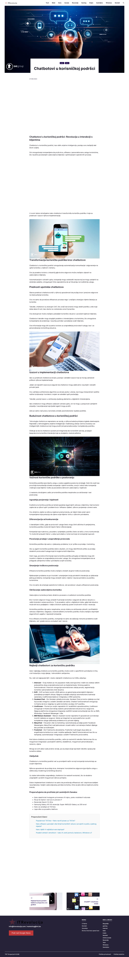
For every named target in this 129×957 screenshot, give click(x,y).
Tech (47, 3)
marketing (91, 544)
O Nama (84, 923)
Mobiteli (105, 935)
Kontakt (117, 3)
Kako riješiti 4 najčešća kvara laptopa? (50, 829)
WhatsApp (38, 713)
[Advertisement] (64, 108)
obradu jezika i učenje (67, 392)
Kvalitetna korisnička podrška (40, 505)
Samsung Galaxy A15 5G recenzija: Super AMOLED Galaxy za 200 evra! (60, 804)
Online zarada (107, 937)
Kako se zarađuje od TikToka (44, 807)
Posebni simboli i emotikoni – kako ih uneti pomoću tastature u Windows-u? (64, 833)
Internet (105, 928)
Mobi (53, 3)
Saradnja (85, 928)
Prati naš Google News (21, 933)
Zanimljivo (99, 3)
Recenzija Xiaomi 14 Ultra (43, 802)
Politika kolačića (119, 954)
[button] (122, 3)
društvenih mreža (80, 604)
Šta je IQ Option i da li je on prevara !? (48, 800)
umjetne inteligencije (69, 145)
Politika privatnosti (105, 954)
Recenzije (75, 3)
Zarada (66, 3)
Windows (109, 3)
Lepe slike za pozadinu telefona (45, 809)
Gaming (83, 3)
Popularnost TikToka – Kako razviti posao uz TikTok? (55, 821)
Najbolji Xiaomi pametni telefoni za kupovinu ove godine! (39, 903)
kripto (104, 933)
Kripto (91, 3)
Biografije (106, 923)
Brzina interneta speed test (90, 930)
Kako (59, 3)
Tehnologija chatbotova (38, 421)
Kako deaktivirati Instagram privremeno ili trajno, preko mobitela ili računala (62, 797)
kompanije (80, 761)
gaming (105, 926)
